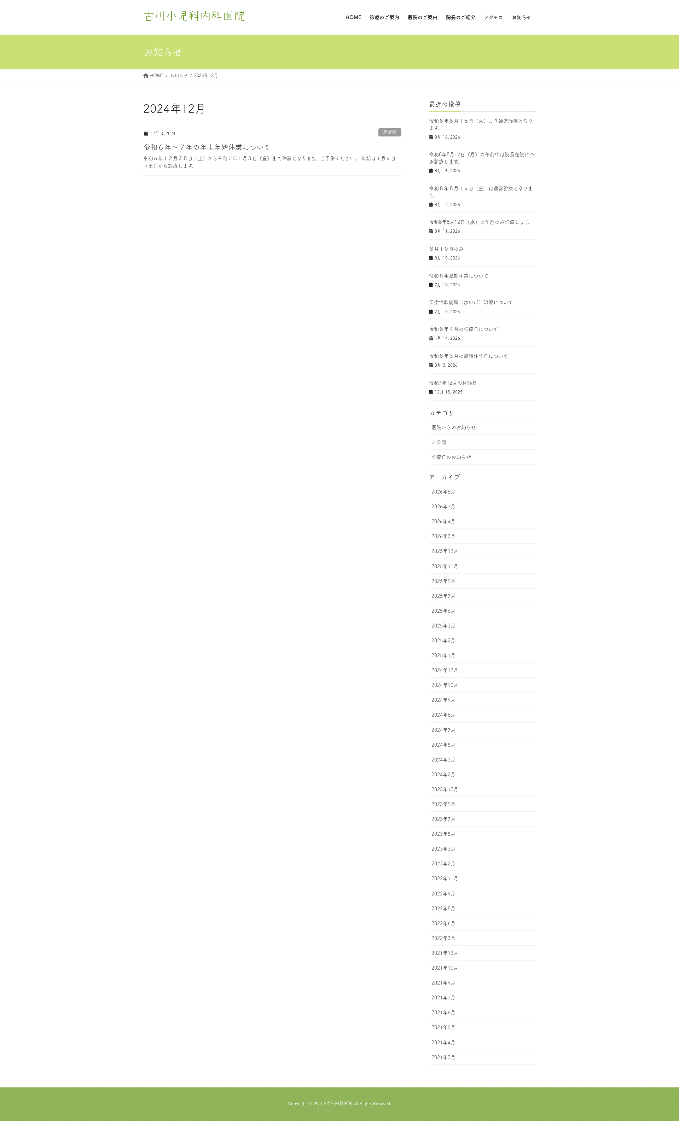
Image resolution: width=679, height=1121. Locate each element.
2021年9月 (443, 982)
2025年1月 (443, 655)
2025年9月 (443, 581)
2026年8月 (443, 491)
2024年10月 (444, 685)
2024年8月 (443, 714)
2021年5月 (443, 1027)
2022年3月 (443, 938)
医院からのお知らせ (453, 427)
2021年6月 (443, 1012)
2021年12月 (444, 953)
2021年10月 (444, 967)
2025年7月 (443, 596)
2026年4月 (443, 521)
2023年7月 (443, 819)
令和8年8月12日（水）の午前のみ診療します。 (481, 222)
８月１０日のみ (446, 248)
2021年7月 (443, 997)
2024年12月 (444, 670)
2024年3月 (443, 759)
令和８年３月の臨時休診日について (468, 356)
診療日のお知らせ (451, 457)
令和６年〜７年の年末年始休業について (206, 147)
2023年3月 (443, 848)
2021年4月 (443, 1042)
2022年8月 (443, 908)
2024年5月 (443, 744)
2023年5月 (443, 833)
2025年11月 (444, 566)
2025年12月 (444, 551)
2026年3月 (443, 536)
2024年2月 (443, 774)
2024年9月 (443, 699)
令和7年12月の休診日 (453, 382)
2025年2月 (443, 640)
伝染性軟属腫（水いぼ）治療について (471, 302)
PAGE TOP (657, 1081)
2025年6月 (443, 610)
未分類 (390, 131)
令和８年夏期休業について (458, 275)
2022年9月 (443, 893)
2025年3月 (443, 625)
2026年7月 (443, 506)
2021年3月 (443, 1057)
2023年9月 (443, 804)
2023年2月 (443, 863)
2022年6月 (443, 923)
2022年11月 (444, 878)
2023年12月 (444, 789)
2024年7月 (443, 730)
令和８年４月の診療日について (463, 329)
